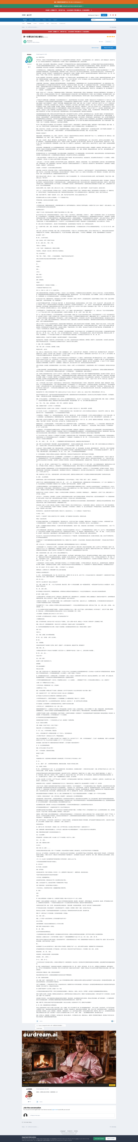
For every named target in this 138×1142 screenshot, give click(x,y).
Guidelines (41, 23)
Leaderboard (62, 23)
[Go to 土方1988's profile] (29, 1094)
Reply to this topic (108, 47)
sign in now (54, 1109)
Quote (41, 1021)
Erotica (37, 42)
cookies (77, 1138)
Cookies (76, 1131)
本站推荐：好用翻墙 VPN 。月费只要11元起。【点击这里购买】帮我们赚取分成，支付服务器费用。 (67, 10)
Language (62, 1131)
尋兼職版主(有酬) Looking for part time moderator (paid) (68, 6)
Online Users (54, 23)
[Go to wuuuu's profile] (25, 41)
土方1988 (29, 1089)
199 (30, 1101)
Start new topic (95, 47)
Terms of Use (40, 1138)
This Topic (108, 19)
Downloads (37, 19)
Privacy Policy (46, 1138)
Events (35, 23)
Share (101, 41)
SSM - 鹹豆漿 (27, 15)
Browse (25, 19)
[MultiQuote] (37, 1021)
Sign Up (104, 15)
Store (50, 19)
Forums (29, 23)
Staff (47, 23)
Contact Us (69, 1131)
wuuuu (30, 40)
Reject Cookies (111, 1138)
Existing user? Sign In (93, 15)
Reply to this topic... (35, 1115)
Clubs (23, 23)
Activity (31, 19)
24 (30, 67)
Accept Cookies (100, 1138)
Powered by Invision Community (69, 1134)
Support (55, 19)
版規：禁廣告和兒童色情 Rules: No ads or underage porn (68, 2)
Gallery (44, 19)
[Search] (114, 20)
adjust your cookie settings (43, 1140)
